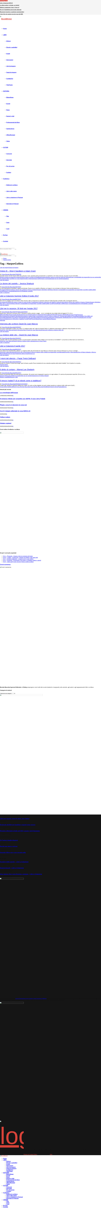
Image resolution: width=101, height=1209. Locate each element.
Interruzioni (9, 60)
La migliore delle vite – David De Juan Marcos (19, 335)
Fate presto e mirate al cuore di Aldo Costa (22, 302)
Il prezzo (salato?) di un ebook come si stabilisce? (20, 381)
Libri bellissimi (67, 277)
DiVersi (8, 41)
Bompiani (9, 314)
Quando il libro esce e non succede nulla (13, 852)
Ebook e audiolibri (11, 47)
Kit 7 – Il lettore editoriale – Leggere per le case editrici (18, 559)
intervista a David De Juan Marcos (30, 330)
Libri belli (60, 277)
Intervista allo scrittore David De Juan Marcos (19, 324)
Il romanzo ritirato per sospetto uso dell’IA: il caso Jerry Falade (22, 399)
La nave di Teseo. (47, 316)
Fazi (50, 314)
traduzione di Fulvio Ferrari (73, 317)
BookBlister (13, 387)
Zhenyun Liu (31, 353)
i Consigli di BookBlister (35, 277)
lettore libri (47, 289)
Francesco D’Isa (72, 314)
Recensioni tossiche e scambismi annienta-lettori (12, 12)
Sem (45, 317)
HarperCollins (24, 277)
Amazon (2, 387)
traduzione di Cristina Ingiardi (40, 375)
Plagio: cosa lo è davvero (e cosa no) (13, 405)
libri (47, 277)
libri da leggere (84, 277)
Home (5, 28)
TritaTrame (9, 85)
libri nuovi (9, 278)
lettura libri (52, 289)
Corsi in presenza (5, 564)
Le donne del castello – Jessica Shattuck (17, 283)
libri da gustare (68, 289)
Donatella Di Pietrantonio (38, 314)
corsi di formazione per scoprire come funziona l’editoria (30, 998)
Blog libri (7, 387)
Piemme (55, 303)
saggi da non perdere (57, 278)
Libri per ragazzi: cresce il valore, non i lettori (14, 818)
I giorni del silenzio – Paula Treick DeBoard (18, 358)
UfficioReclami (10, 135)
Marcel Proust (72, 316)
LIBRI (4, 35)
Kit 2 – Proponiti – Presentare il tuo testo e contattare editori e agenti (22, 560)
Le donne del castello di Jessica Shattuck (25, 289)
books (1, 277)
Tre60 (29, 319)
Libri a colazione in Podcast (14, 197)
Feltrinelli (54, 314)
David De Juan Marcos (6, 330)
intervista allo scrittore (46, 330)
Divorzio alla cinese (21, 352)
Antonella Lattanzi (5, 352)
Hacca (9, 316)
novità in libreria (28, 278)
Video (8, 141)
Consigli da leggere (8, 277)
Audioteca (6, 178)
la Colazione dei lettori (61, 302)
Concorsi (9, 153)
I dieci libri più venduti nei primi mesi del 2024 (11, 14)
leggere (44, 277)
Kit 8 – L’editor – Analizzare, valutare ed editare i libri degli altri (20, 557)
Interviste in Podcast (12, 203)
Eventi (8, 103)
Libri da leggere (11, 66)
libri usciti (50, 303)
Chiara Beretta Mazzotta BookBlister (40, 387)
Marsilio (78, 316)
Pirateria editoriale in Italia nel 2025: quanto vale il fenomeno (20, 831)
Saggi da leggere (11, 72)
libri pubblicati (90, 289)
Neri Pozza (12, 317)
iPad (59, 387)
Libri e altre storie (11, 191)
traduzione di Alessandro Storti (57, 317)
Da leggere (17, 277)
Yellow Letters (5, 417)
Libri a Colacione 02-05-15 (6, 3)
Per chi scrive (10, 166)
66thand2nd (3, 314)
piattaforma (63, 387)
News (8, 110)
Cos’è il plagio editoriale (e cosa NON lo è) (15, 411)
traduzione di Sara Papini (39, 341)
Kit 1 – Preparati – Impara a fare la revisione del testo (18, 556)
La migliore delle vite (58, 330)
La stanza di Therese (58, 316)
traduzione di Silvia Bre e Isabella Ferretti (16, 319)
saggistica (66, 278)
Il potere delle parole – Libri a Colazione (14, 862)
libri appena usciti (53, 277)
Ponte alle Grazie (29, 317)
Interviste (9, 160)
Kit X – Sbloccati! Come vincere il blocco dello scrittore (18, 561)
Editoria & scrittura (12, 185)
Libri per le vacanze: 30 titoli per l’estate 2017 (19, 308)
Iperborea (21, 316)
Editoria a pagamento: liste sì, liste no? (9, 7)
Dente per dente (26, 314)
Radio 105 (60, 303)
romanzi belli (36, 278)
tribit (51, 1154)
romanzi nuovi (44, 278)
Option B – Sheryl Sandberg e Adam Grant (18, 271)
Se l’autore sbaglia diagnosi (9, 840)
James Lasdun (28, 316)
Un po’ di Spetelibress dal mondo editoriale (10, 9)
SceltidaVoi (9, 78)
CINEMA (5, 210)
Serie (7, 222)
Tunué (33, 319)
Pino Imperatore (20, 317)
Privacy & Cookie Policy (30, 1154)
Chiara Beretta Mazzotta (8, 274)
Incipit (8, 53)
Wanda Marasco (51, 319)
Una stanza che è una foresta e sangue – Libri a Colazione (21, 874)
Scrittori (8, 172)
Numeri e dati (10, 116)
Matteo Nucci (84, 316)
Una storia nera (23, 353)
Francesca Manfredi (62, 314)
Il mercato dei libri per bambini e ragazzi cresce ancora (17, 825)
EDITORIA (6, 91)
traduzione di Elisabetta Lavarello (23, 291)
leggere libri (40, 289)
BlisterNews (9, 97)
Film (7, 216)
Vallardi (37, 319)
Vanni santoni (43, 319)
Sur (47, 317)
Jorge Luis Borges (37, 316)
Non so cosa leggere (18, 278)
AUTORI (5, 147)
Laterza (66, 316)
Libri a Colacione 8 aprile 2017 (12, 346)
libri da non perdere (93, 277)
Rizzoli (36, 317)
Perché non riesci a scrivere (8, 846)
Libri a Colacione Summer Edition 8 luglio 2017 (19, 296)
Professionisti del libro (13, 122)
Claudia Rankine (17, 314)
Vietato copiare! (5, 423)
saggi (49, 278)
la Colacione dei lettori (48, 302)
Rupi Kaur (41, 317)
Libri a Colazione (5, 292)
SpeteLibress (10, 128)
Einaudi (8, 302)
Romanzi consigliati (8, 291)
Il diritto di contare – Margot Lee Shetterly (17, 369)
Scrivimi (5, 241)
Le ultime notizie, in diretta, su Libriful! (9, 5)
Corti (7, 228)
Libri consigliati (75, 277)
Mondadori (6, 317)
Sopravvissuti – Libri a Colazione (12, 868)
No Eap (5, 235)
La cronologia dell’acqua (9, 392)
